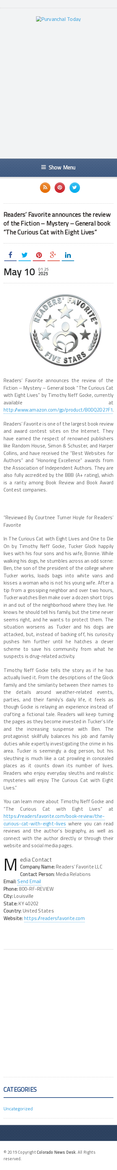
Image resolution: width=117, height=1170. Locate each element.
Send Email (29, 881)
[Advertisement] (58, 90)
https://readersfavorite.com (54, 918)
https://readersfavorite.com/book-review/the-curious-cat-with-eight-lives (54, 819)
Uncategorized (18, 1108)
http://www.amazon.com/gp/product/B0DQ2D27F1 (58, 409)
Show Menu (62, 167)
